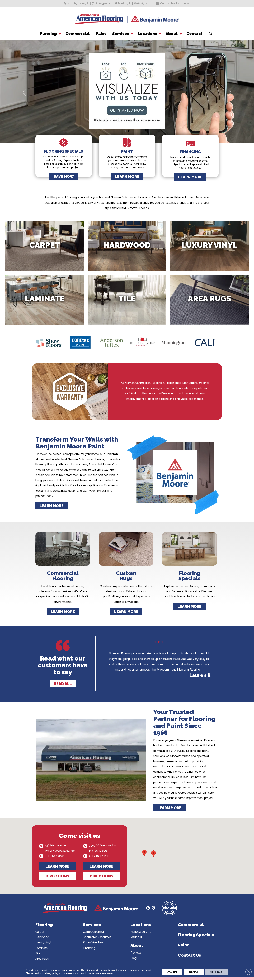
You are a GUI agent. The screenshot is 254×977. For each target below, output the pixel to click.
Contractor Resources (175, 3)
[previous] (25, 96)
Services (120, 33)
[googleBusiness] (148, 908)
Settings (216, 971)
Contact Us (189, 955)
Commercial (77, 33)
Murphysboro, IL (78, 3)
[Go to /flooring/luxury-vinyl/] (209, 246)
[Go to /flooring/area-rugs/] (209, 300)
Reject (194, 971)
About (172, 33)
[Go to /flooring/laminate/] (44, 300)
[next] (229, 96)
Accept (172, 971)
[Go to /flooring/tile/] (127, 300)
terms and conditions (79, 973)
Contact (194, 33)
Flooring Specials (196, 934)
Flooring (48, 33)
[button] (59, 33)
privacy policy (51, 973)
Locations (147, 33)
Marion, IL (124, 3)
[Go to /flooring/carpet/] (44, 246)
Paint (101, 33)
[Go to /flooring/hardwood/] (127, 246)
